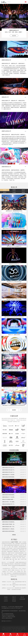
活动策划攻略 (22, 599)
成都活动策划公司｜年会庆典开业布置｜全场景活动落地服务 (8, 474)
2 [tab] (13, 27)
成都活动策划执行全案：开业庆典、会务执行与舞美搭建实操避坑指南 (8, 526)
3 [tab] (14, 27)
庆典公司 (23, 190)
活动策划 (14, 190)
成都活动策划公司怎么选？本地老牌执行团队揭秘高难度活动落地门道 (8, 467)
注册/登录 (6, 601)
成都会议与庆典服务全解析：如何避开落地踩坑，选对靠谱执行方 (8, 499)
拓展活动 (23, 192)
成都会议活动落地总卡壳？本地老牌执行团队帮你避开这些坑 (8, 504)
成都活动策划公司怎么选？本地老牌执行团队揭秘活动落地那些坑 (8, 469)
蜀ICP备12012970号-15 (6, 621)
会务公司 (4, 192)
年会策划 (14, 192)
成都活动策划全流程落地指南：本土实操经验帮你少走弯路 (8, 531)
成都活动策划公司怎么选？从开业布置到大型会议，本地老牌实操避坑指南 (8, 472)
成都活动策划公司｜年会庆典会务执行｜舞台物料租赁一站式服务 (8, 497)
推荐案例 (4, 190)
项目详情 (14, 35)
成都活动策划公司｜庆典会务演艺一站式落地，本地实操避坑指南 (8, 528)
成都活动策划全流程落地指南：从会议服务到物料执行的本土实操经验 (8, 494)
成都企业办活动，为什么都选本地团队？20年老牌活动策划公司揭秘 (8, 501)
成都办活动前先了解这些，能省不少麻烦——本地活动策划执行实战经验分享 (8, 524)
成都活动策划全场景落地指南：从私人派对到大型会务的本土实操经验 (8, 476)
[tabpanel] (14, 21)
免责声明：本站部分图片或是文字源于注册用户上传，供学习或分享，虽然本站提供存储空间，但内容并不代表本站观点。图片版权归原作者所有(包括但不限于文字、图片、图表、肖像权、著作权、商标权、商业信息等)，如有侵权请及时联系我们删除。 (14, 629)
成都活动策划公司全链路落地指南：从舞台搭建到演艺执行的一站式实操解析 (8, 521)
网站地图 (14, 601)
